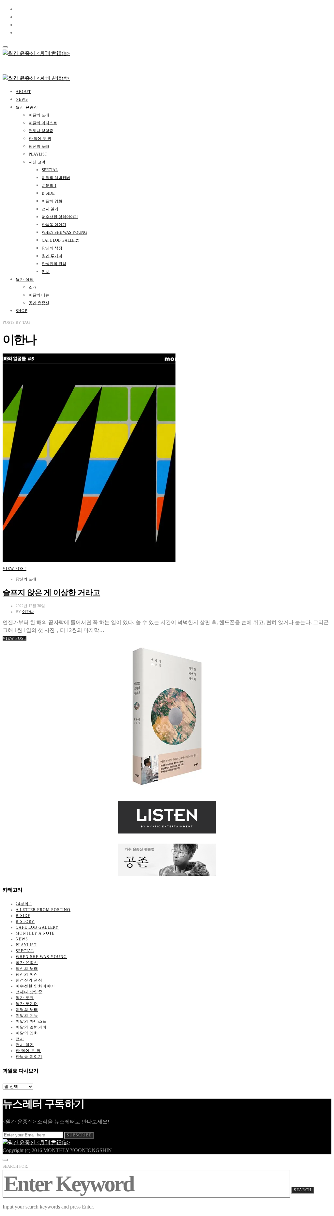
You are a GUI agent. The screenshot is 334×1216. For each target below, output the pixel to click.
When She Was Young (64, 232)
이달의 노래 (39, 115)
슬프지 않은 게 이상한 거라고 (51, 592)
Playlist (38, 154)
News (22, 99)
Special (50, 170)
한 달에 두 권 (40, 138)
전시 (46, 271)
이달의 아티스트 (43, 123)
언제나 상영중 (41, 130)
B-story (25, 921)
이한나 (28, 611)
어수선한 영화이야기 (60, 217)
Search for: (15, 1166)
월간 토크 (25, 998)
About (23, 91)
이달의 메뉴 (39, 295)
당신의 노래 (39, 146)
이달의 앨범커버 (56, 177)
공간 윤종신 (39, 303)
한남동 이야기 (54, 224)
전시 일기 (50, 209)
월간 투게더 (52, 256)
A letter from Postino (43, 910)
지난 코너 (37, 162)
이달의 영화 (52, 201)
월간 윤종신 (27, 107)
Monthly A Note (35, 933)
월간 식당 (25, 279)
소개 (33, 287)
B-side (48, 193)
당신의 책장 (52, 248)
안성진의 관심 (54, 264)
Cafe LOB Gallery (61, 240)
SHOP (21, 310)
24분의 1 (49, 185)
